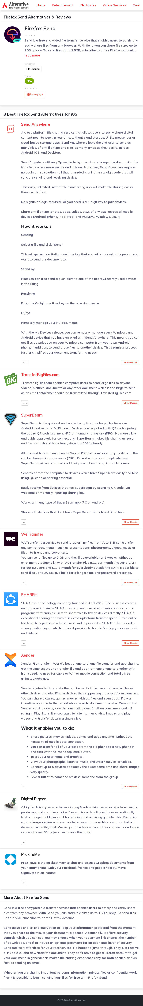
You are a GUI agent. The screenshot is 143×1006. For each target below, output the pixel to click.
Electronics (88, 5)
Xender (28, 655)
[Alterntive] (16, 5)
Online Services (114, 5)
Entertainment (62, 5)
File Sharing (33, 68)
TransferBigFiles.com (40, 374)
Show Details (130, 362)
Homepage (36, 94)
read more (32, 55)
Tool (136, 5)
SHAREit (29, 594)
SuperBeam (32, 415)
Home (41, 5)
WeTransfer (32, 534)
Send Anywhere (35, 124)
